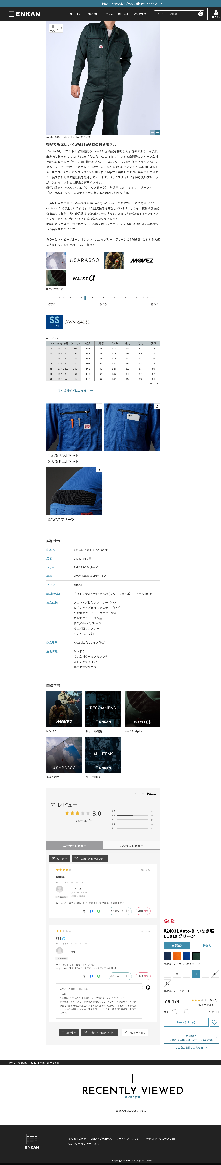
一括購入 (205, 945)
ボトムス (123, 14)
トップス (108, 14)
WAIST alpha (133, 731)
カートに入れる (186, 1022)
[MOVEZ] (64, 709)
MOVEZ (51, 731)
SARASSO (52, 777)
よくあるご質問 (77, 1138)
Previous (152, 132)
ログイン (216, 16)
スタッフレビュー (131, 846)
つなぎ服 (93, 14)
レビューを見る (205, 1004)
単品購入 (177, 945)
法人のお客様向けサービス (83, 1143)
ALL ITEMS (76, 14)
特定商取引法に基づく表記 (161, 1138)
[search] (200, 13)
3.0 (97, 813)
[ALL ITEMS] (103, 755)
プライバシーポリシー (129, 1138)
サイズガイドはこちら (72, 390)
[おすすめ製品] (103, 709)
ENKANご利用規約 (101, 1138)
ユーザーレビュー (74, 846)
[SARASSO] (64, 755)
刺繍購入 (191, 1038)
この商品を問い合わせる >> (191, 1047)
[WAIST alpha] (142, 709)
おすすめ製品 (94, 731)
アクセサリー (141, 14)
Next (157, 132)
